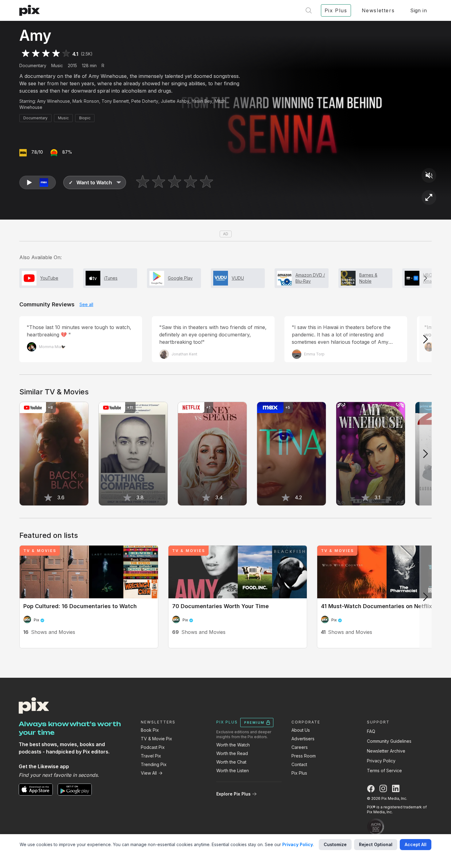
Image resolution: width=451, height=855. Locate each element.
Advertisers (302, 738)
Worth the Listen (232, 770)
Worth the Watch (233, 744)
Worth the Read (232, 753)
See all (86, 304)
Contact (299, 764)
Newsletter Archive (386, 750)
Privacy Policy (381, 760)
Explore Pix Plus (233, 793)
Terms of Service (384, 770)
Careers (299, 747)
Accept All (415, 844)
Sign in (418, 10)
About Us (300, 730)
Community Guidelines (389, 741)
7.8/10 (37, 152)
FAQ (371, 731)
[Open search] (309, 10)
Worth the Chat (231, 762)
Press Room (303, 755)
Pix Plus (299, 773)
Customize (335, 844)
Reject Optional (375, 844)
